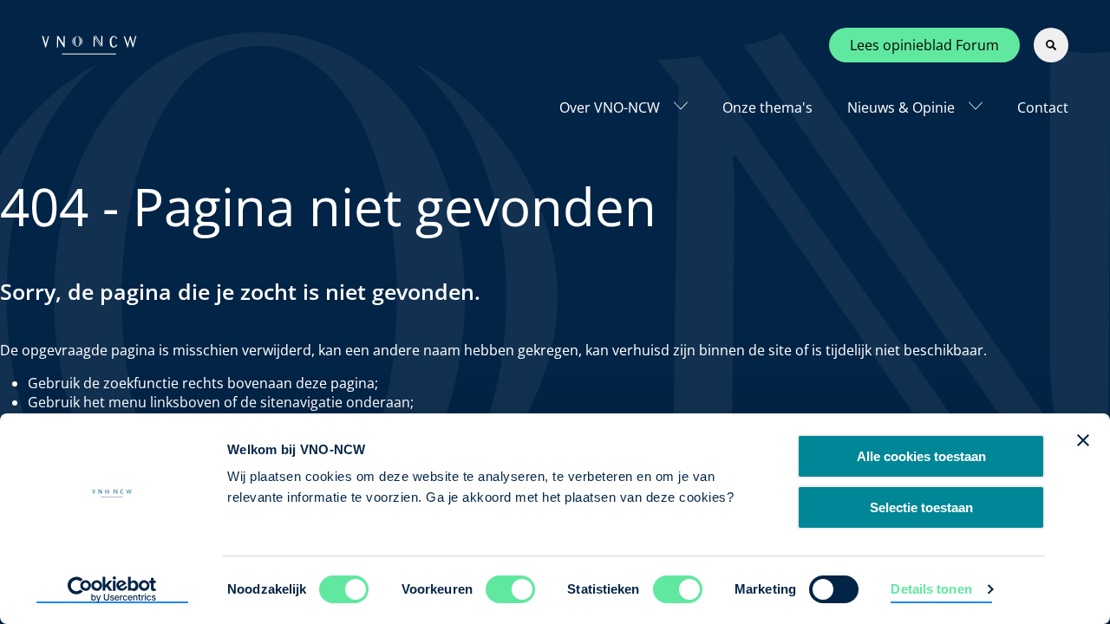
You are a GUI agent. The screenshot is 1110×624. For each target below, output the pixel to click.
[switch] (510, 589)
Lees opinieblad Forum (924, 45)
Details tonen (931, 589)
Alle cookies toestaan (921, 456)
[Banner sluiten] (1083, 440)
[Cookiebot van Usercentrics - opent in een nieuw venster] (112, 590)
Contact (1042, 107)
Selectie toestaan (921, 507)
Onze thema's (767, 107)
